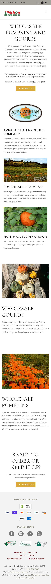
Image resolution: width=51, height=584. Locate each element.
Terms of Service (26, 556)
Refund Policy (36, 559)
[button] (46, 2)
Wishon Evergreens (19, 572)
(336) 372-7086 (32, 569)
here (25, 69)
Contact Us (25, 88)
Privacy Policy (14, 559)
